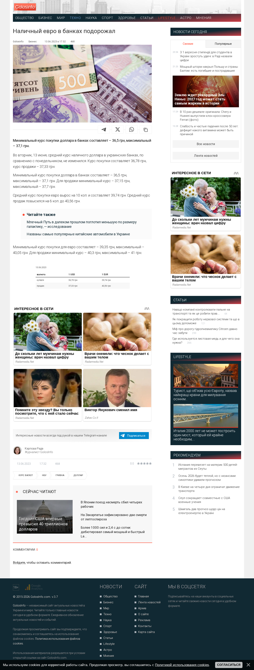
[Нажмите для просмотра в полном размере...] (82, 277)
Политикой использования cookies (182, 665)
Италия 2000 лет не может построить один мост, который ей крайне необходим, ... (204, 435)
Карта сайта (146, 632)
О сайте (143, 614)
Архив (142, 608)
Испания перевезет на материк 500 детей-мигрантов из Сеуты (208, 466)
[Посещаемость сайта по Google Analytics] (34, 587)
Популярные (223, 44)
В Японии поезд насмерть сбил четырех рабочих (111, 504)
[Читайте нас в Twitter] (185, 616)
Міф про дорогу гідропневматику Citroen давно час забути (204, 331)
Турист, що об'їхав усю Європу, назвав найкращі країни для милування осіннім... (205, 395)
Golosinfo (25, 7)
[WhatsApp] (132, 129)
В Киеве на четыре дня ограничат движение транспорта (209, 489)
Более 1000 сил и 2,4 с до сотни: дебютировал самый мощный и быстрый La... (113, 532)
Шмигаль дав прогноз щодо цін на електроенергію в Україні (201, 511)
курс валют (26, 475)
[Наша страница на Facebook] (172, 616)
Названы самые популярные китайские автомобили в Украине (78, 234)
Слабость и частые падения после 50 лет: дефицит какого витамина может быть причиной (209, 130)
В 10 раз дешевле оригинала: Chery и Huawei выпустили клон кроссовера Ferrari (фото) (205, 116)
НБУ (44, 475)
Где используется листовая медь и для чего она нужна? (206, 340)
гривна (60, 475)
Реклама (144, 620)
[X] (118, 129)
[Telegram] (104, 129)
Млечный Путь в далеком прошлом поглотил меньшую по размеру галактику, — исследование (82, 224)
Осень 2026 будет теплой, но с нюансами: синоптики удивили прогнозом (207, 478)
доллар (78, 475)
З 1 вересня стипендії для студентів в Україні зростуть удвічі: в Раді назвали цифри (206, 56)
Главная (143, 596)
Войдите (19, 563)
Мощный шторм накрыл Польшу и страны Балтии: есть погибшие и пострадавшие (209, 68)
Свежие (188, 44)
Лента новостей (205, 156)
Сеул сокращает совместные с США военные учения (204, 500)
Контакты (144, 626)
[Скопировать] (146, 129)
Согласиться (229, 664)
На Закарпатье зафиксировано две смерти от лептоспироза (114, 517)
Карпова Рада (34, 448)
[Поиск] (220, 7)
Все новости (206, 144)
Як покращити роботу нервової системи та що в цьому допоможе (206, 321)
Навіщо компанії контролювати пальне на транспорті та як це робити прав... (201, 311)
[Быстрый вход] (234, 7)
